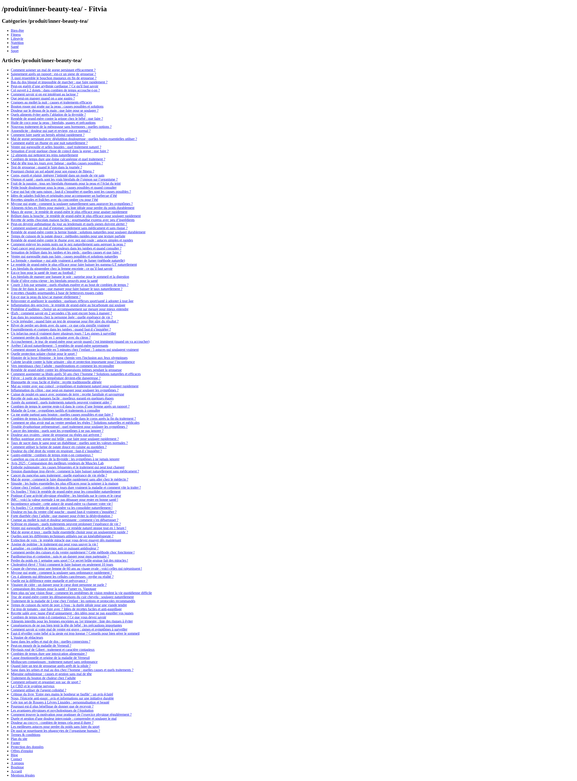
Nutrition (17, 43)
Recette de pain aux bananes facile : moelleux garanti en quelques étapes (62, 398)
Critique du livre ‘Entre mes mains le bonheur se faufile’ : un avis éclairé (62, 694)
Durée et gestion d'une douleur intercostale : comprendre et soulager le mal (64, 718)
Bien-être (17, 30)
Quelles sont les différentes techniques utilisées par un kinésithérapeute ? (62, 536)
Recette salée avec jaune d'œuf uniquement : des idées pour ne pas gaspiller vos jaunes (72, 613)
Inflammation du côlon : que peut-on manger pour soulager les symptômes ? (65, 390)
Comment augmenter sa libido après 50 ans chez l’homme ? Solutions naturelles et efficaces (76, 374)
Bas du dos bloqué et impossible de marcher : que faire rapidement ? (59, 82)
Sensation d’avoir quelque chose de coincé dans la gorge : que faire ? (60, 151)
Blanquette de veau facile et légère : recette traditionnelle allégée (56, 382)
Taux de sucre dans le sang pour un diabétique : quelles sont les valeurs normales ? (69, 443)
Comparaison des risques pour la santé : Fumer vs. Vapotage (53, 589)
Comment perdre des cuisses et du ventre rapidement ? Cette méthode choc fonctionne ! (73, 552)
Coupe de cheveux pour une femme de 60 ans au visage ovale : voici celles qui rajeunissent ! (76, 568)
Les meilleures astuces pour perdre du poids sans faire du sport (55, 727)
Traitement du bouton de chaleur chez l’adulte (43, 678)
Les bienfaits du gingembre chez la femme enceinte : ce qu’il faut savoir (61, 268)
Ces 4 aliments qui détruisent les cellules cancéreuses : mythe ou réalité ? (62, 577)
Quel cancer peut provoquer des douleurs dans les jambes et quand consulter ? (66, 248)
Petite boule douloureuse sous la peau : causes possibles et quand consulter (64, 187)
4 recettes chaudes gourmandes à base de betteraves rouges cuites (57, 293)
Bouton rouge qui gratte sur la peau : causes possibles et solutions (57, 106)
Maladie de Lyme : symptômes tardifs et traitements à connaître (55, 410)
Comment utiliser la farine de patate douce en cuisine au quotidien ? (59, 447)
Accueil (16, 771)
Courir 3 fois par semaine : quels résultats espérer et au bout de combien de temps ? (69, 285)
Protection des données (27, 747)
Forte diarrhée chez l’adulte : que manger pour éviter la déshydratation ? (62, 516)
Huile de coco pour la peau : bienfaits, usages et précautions (53, 123)
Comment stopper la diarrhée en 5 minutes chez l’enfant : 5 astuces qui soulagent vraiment (75, 350)
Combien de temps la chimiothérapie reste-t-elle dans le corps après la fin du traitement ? (73, 418)
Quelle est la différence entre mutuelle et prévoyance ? (49, 581)
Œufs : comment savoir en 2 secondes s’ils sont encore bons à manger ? (61, 313)
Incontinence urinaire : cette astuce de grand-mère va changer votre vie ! (62, 504)
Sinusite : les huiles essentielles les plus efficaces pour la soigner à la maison (64, 483)
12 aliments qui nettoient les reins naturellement (44, 155)
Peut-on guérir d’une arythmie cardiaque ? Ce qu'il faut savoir (54, 86)
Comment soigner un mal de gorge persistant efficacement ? (53, 70)
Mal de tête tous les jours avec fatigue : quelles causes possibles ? (57, 163)
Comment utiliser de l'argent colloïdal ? (38, 690)
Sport (14, 51)
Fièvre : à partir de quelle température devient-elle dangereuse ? (56, 378)
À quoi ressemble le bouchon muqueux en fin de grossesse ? (53, 78)
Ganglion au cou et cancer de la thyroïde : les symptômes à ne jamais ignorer (65, 459)
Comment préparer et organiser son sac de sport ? (46, 682)
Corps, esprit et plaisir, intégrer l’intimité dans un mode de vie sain (57, 175)
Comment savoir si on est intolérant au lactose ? (44, 94)
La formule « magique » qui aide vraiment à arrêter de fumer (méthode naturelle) (68, 260)
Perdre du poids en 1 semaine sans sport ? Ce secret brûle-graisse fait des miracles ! (69, 560)
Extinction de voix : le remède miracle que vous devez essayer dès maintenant (66, 540)
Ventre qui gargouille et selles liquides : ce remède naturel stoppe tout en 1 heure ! (68, 528)
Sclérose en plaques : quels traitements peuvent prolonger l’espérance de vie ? (66, 524)
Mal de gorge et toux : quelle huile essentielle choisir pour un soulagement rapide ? (69, 532)
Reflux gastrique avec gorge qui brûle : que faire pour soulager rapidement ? (65, 439)
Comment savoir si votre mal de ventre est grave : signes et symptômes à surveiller (69, 629)
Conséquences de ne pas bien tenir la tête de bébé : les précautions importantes (66, 625)
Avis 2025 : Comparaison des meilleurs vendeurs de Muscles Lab (57, 463)
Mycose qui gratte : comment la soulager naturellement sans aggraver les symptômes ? (72, 204)
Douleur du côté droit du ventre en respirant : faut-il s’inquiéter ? (56, 451)
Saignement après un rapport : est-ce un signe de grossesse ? (53, 74)
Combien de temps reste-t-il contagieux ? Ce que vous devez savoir (58, 617)
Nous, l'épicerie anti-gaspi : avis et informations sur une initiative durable (62, 698)
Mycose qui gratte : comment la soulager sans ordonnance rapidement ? (61, 572)
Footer (15, 743)
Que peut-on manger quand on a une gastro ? (43, 98)
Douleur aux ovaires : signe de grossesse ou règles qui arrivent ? (56, 435)
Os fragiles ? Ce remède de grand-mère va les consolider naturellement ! (61, 508)
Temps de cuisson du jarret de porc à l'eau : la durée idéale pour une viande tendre (69, 605)
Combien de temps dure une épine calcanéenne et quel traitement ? (58, 159)
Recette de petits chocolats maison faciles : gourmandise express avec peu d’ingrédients (73, 220)
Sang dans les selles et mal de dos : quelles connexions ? (50, 641)
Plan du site (19, 739)
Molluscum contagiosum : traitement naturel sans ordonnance (54, 662)
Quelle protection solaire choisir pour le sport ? (44, 354)
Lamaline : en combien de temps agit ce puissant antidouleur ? (55, 548)
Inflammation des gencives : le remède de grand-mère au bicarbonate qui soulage (68, 305)
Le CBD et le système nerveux (33, 686)
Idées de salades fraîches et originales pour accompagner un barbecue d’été (64, 196)
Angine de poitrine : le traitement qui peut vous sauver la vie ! (54, 544)
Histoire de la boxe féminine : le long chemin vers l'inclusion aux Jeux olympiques (69, 358)
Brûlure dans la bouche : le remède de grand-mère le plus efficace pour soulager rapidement (76, 216)
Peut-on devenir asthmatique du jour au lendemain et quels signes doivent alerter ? (69, 224)
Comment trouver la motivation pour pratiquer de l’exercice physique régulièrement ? (71, 714)
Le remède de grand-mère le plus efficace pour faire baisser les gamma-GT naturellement (74, 264)
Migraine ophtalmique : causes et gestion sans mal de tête (51, 674)
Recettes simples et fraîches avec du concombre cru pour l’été (54, 200)
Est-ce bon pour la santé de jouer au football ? (43, 273)
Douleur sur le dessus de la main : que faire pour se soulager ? (54, 110)
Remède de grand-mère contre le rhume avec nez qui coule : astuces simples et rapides (72, 240)
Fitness (16, 34)
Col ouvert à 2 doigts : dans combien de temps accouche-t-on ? (55, 90)
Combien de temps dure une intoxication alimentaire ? (49, 654)
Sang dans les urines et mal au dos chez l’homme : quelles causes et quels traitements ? (72, 670)
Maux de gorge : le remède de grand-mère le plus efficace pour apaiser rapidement (69, 212)
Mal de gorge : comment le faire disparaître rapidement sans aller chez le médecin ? (69, 479)
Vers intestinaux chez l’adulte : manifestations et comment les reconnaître (62, 366)
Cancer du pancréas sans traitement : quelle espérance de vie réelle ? (59, 475)
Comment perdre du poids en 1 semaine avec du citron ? (51, 337)
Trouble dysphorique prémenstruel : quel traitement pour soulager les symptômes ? (69, 427)
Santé (15, 47)
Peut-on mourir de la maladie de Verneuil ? (41, 645)
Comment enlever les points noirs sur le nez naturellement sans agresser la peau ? (68, 244)
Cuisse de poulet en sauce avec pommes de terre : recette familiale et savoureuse (67, 394)
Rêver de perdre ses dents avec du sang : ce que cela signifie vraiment (60, 325)
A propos (17, 763)
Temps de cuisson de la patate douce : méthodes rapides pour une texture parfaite (68, 236)
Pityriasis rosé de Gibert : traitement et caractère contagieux (53, 650)
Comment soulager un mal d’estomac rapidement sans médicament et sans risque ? (69, 228)
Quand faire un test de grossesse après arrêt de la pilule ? (51, 666)
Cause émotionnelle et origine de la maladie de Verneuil (50, 658)
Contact (16, 759)
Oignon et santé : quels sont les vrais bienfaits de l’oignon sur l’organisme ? (64, 179)
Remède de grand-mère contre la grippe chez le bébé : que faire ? (57, 118)
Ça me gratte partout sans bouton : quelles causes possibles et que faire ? (62, 414)
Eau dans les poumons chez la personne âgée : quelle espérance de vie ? (62, 317)
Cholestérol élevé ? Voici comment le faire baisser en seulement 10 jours (62, 564)
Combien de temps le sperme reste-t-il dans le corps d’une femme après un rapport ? (70, 406)
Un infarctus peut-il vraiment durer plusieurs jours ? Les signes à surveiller (63, 333)
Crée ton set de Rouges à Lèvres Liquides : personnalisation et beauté (60, 702)
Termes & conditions (25, 735)
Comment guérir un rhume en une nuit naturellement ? (49, 143)
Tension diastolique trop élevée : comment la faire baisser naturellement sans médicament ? (75, 471)
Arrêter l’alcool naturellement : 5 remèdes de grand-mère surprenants (59, 345)
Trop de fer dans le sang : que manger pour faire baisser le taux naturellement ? (66, 289)
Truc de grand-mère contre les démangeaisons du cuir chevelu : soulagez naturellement (72, 597)
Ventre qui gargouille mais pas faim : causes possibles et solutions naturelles (64, 256)
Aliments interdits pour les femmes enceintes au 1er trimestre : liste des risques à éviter (72, 621)
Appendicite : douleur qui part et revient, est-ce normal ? (51, 131)
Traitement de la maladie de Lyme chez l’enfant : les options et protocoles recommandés (73, 601)
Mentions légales (23, 775)
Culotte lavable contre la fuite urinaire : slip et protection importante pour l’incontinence (73, 362)
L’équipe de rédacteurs (27, 637)
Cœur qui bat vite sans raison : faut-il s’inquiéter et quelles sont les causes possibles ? (71, 191)
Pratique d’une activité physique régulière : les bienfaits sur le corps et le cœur (66, 495)
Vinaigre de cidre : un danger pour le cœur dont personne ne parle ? (59, 585)
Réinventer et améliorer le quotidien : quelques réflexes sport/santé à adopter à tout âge (72, 301)
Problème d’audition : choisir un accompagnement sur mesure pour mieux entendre (69, 309)
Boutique (17, 767)
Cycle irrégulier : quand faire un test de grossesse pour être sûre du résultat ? (65, 321)
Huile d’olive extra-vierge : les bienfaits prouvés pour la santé (54, 281)
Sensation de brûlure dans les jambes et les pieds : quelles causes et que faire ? (66, 252)
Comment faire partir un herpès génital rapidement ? (48, 135)
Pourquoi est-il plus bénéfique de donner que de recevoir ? (52, 706)
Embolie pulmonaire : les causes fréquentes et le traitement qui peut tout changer (67, 467)
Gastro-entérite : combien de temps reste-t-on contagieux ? (52, 455)
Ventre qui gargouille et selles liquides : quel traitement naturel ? (56, 147)
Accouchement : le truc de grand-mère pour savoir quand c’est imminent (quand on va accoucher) (80, 341)
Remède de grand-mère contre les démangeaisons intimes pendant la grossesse (66, 370)
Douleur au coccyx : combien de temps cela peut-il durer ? (52, 722)
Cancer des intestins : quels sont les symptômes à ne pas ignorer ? (57, 431)
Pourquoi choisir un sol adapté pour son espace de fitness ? (52, 171)
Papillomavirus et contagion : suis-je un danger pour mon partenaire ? (60, 556)
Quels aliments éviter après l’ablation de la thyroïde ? (48, 114)
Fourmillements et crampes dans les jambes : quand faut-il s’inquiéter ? (61, 329)
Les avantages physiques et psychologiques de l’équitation (52, 710)
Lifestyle (17, 39)
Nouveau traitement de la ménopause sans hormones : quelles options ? (61, 127)
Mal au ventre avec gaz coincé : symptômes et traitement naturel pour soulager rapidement (74, 386)
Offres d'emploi (22, 751)
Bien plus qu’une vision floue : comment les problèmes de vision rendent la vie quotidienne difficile (81, 593)
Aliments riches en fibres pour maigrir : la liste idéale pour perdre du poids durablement (72, 208)
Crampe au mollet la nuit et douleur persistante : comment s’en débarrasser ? (64, 520)
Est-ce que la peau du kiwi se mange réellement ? (46, 297)
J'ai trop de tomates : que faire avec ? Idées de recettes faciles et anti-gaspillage (66, 609)
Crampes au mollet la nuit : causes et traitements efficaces (51, 102)
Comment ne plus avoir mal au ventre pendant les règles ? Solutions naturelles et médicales (75, 423)
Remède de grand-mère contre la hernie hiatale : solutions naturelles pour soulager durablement (78, 232)
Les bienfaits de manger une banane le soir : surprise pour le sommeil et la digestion (70, 277)
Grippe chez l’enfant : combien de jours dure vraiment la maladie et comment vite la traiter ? (76, 487)
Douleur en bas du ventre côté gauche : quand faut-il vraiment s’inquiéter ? (64, 512)
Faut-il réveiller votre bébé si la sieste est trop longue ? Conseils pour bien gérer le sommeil (75, 633)
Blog (14, 755)
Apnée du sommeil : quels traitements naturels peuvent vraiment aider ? (61, 402)
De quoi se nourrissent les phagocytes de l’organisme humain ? (55, 731)
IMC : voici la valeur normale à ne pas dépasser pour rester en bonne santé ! (64, 500)
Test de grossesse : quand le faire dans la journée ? (46, 167)
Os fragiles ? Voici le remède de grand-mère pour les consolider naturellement (66, 491)
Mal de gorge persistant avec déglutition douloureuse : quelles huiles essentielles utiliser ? (74, 139)
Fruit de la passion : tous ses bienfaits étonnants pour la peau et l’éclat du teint (66, 183)
